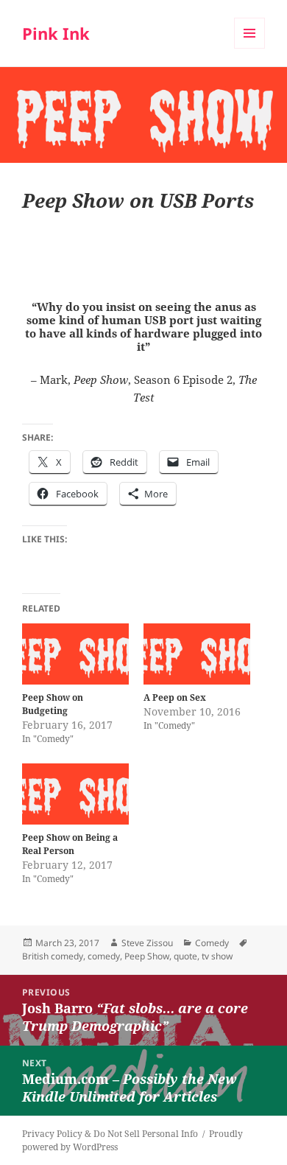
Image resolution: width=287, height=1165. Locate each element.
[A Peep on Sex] (197, 654)
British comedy (52, 956)
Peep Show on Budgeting (52, 704)
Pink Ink (56, 33)
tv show (217, 956)
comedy (104, 956)
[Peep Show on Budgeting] (75, 654)
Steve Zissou (147, 943)
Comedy (212, 943)
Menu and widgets (250, 48)
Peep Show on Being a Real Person (70, 844)
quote (185, 956)
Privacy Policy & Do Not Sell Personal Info (110, 1133)
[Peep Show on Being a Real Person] (75, 794)
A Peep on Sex (175, 697)
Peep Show (146, 956)
